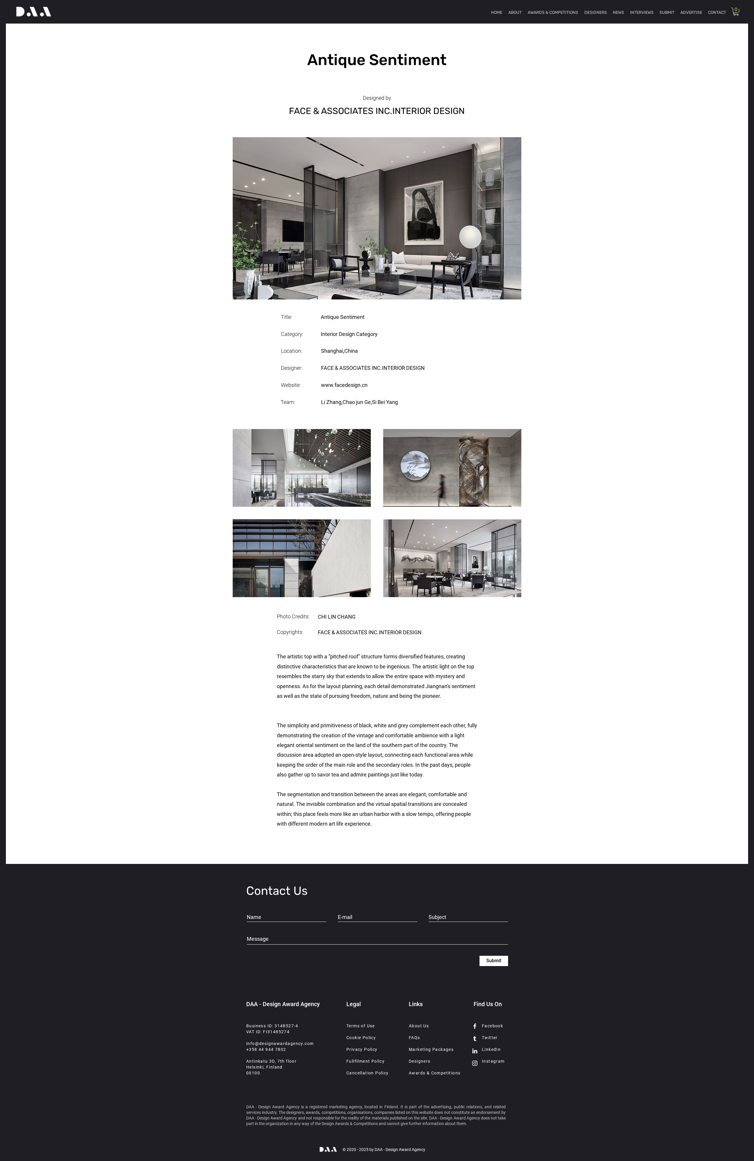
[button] (736, 12)
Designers (420, 1061)
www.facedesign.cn (344, 385)
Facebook (492, 1025)
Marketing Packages (431, 1049)
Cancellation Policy (367, 1073)
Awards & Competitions (434, 1073)
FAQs (414, 1037)
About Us (419, 1025)
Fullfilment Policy (365, 1061)
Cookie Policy (361, 1037)
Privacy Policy (362, 1049)
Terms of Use (360, 1025)
